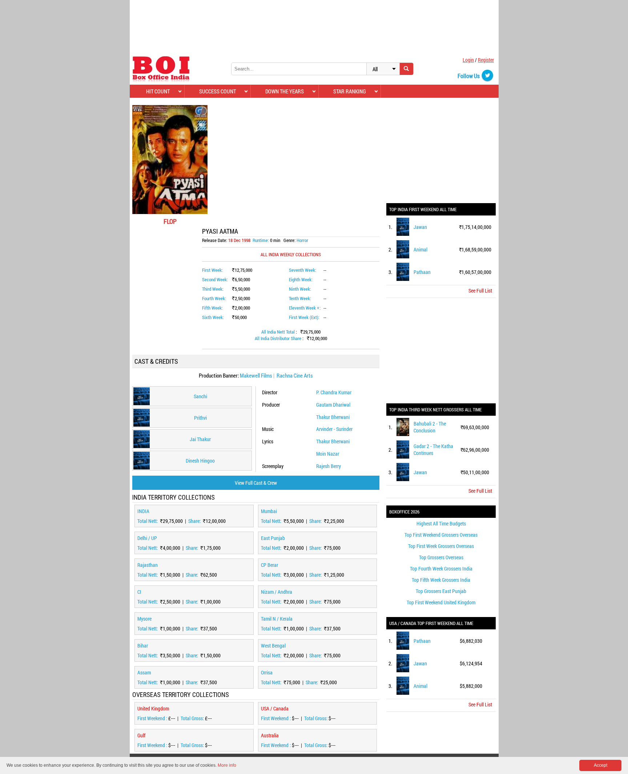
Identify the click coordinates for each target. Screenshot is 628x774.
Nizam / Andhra (276, 591)
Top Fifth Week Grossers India (441, 579)
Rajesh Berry (328, 466)
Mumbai (269, 511)
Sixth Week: (213, 317)
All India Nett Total (278, 331)
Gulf (141, 735)
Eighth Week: (301, 279)
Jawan (420, 226)
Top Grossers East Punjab (441, 591)
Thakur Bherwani (333, 417)
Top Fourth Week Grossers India (441, 568)
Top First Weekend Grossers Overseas (441, 534)
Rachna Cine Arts (295, 375)
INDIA (143, 511)
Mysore (144, 618)
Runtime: (261, 240)
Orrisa (267, 672)
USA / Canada (275, 708)
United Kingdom (153, 708)
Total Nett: (148, 520)
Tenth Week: (300, 298)
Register (486, 59)
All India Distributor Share (278, 338)
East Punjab (273, 538)
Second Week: (215, 279)
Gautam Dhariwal (333, 404)
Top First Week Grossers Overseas (441, 546)
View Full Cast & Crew (256, 482)
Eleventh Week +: (305, 308)
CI (139, 591)
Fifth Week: (212, 308)
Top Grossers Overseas (441, 557)
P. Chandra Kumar (333, 392)
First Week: (212, 270)
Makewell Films (256, 375)
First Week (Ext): (304, 317)
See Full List (480, 290)
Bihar (142, 645)
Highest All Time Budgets (441, 523)
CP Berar (269, 564)
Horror (302, 240)
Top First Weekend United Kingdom (441, 602)
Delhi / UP (147, 538)
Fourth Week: (214, 298)
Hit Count (158, 91)
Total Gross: (193, 718)
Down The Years (284, 91)
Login (468, 59)
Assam (144, 672)
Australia (270, 735)
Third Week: (213, 289)
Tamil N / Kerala (277, 618)
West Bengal (273, 645)
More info (227, 765)
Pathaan (422, 272)
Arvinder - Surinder (334, 429)
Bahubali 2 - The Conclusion (430, 427)
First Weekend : (152, 718)
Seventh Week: (302, 270)
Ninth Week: (300, 289)
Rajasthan (147, 564)
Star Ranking (349, 91)
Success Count (217, 91)
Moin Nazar (327, 453)
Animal (420, 249)
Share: (195, 520)
